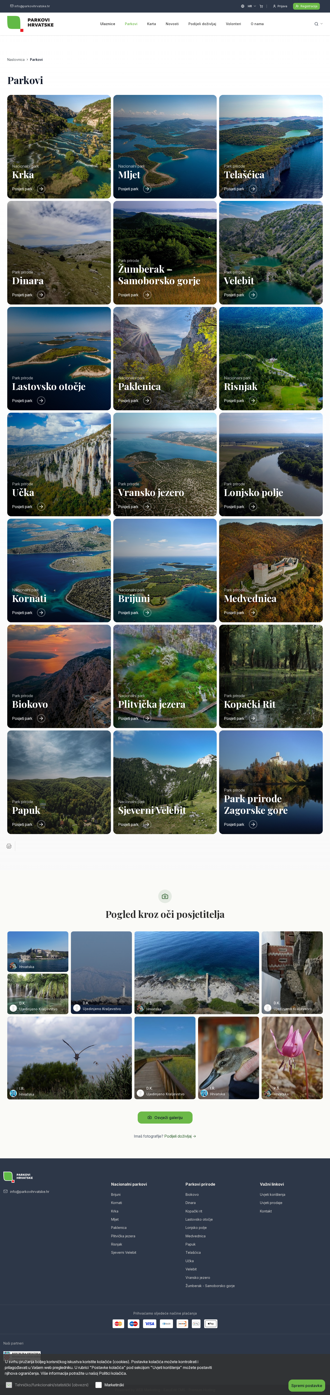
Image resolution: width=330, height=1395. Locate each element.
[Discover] (182, 1323)
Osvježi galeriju (168, 1117)
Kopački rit (194, 1211)
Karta (151, 24)
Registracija (309, 6)
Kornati (116, 1203)
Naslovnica (16, 59)
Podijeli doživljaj (202, 24)
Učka (190, 1261)
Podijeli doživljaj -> (180, 1136)
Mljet (115, 1219)
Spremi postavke (306, 1385)
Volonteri (233, 24)
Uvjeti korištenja (272, 1194)
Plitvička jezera (123, 1236)
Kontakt (266, 1211)
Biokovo (192, 1194)
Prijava (282, 6)
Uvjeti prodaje (271, 1203)
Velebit (191, 1269)
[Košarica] (261, 6)
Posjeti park (22, 188)
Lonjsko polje (196, 1227)
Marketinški (114, 1384)
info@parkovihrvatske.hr (32, 6)
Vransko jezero (198, 1277)
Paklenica (119, 1227)
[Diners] (166, 1323)
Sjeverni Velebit (123, 1252)
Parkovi (131, 24)
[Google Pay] (196, 1323)
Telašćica (193, 1252)
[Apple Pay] (210, 1323)
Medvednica (196, 1236)
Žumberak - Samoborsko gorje (210, 1286)
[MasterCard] (118, 1323)
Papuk (191, 1244)
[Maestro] (133, 1323)
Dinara (191, 1203)
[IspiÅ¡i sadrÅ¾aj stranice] (9, 846)
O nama (257, 24)
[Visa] (149, 1323)
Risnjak (116, 1244)
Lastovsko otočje (199, 1219)
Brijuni (116, 1194)
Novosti (172, 24)
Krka (114, 1211)
